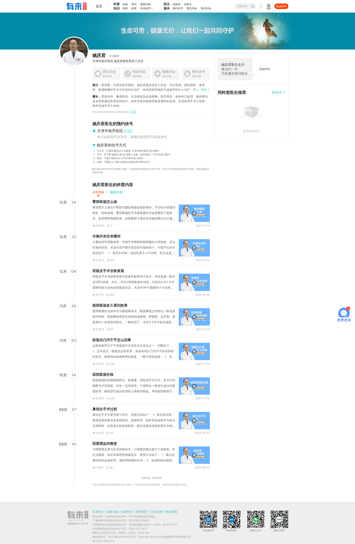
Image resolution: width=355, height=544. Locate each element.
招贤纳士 (127, 512)
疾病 (125, 4)
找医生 (188, 4)
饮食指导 (145, 8)
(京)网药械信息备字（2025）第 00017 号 (153, 524)
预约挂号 (178, 8)
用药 (134, 4)
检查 (134, 8)
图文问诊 (192, 8)
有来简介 (98, 512)
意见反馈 (157, 512)
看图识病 (145, 4)
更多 (204, 89)
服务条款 (113, 512)
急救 (125, 8)
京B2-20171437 (138, 528)
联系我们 (142, 512)
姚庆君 (105, 55)
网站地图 (171, 512)
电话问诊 (206, 8)
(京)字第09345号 (139, 520)
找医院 (176, 4)
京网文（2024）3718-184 (133, 532)
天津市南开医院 (102, 60)
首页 (99, 6)
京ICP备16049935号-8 (122, 536)
